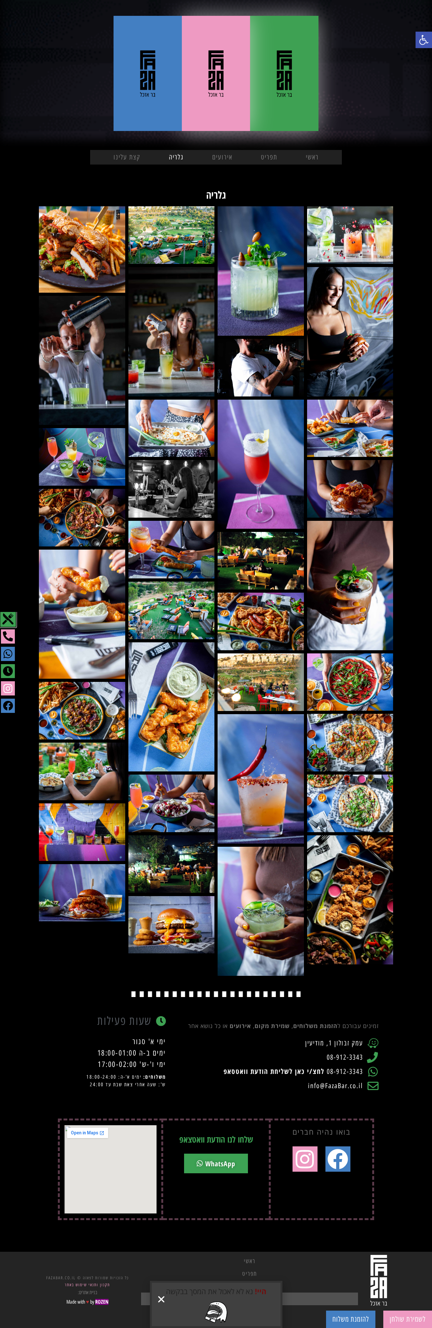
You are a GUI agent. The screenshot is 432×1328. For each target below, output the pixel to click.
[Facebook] (8, 706)
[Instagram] (8, 688)
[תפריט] (7, 619)
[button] (161, 1299)
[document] (216, 664)
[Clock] (8, 671)
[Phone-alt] (8, 636)
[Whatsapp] (8, 654)
